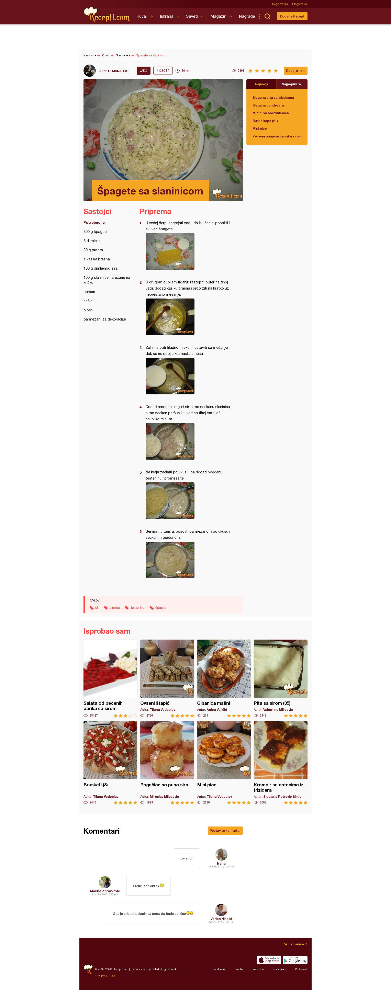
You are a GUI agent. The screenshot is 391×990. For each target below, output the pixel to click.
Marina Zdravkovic (105, 891)
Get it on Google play (295, 960)
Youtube (258, 969)
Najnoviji (261, 84)
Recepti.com (106, 15)
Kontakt (172, 969)
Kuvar (141, 16)
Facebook (218, 969)
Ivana (221, 863)
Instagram (279, 969)
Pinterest (301, 969)
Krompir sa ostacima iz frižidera (281, 763)
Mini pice (260, 128)
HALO (110, 976)
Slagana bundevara (268, 105)
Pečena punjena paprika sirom (277, 136)
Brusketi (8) (110, 763)
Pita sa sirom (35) (281, 679)
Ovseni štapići (167, 679)
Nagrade (247, 16)
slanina (115, 607)
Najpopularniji (292, 84)
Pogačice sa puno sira (167, 763)
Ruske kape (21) (265, 121)
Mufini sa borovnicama (271, 113)
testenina (137, 607)
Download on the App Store (269, 960)
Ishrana (166, 16)
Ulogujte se (300, 4)
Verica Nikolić (221, 919)
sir (97, 607)
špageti (160, 607)
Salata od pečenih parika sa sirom (110, 679)
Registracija (280, 4)
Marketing (159, 969)
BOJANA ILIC (118, 71)
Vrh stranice (294, 944)
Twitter (239, 969)
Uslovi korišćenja (141, 969)
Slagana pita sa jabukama (273, 97)
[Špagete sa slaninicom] (189, 251)
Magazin (218, 16)
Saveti (192, 16)
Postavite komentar (225, 830)
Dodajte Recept (292, 16)
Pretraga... (267, 16)
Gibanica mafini (224, 679)
